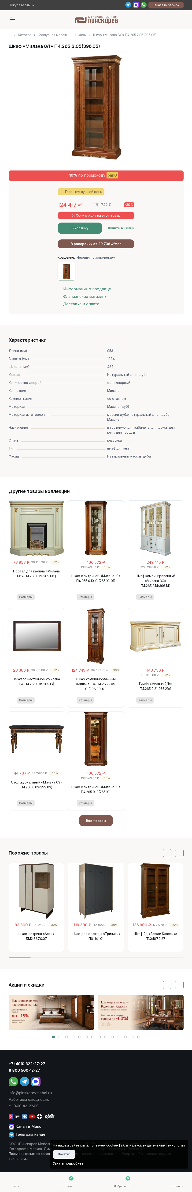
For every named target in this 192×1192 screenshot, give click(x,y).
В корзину (79, 228)
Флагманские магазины (85, 296)
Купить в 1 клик (121, 228)
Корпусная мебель (53, 35)
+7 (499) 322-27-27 (27, 1063)
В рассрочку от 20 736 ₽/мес (96, 244)
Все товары (96, 821)
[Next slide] (174, 109)
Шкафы (80, 35)
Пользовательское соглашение (34, 1154)
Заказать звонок (166, 5)
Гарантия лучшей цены (84, 192)
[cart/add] (53, 597)
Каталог (24, 35)
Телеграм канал (29, 1134)
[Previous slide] (17, 109)
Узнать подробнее (68, 1163)
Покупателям (19, 5)
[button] (53, 1037)
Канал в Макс (27, 1126)
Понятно (64, 1154)
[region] (96, 33)
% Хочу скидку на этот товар (96, 215)
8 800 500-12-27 (24, 1070)
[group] (51, 1012)
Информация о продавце (87, 289)
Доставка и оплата (81, 304)
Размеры (26, 597)
